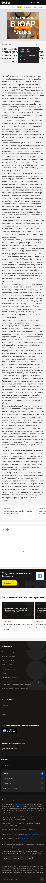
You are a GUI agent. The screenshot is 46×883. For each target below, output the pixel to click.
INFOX (28, 858)
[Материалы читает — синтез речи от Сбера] (36, 44)
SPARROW (17, 858)
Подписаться (9, 583)
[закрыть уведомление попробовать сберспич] (36, 50)
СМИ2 (5, 858)
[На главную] (6, 2)
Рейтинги (27, 7)
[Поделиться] (40, 44)
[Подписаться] (42, 765)
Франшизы (37, 7)
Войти (33, 3)
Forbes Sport (7, 621)
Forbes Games (13, 7)
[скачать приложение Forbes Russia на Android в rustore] (9, 730)
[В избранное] (43, 44)
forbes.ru (21, 800)
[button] (43, 2)
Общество (39, 621)
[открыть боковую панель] (38, 2)
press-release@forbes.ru (34, 834)
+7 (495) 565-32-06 (26, 838)
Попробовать (24, 60)
